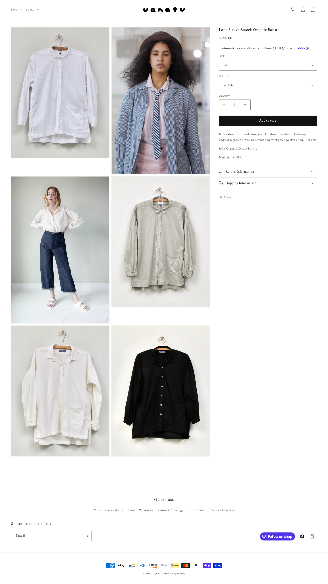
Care (97, 510)
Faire (131, 510)
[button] (15, 9)
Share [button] (228, 197)
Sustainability (114, 510)
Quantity (224, 96)
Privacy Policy (197, 510)
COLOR (223, 76)
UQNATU (157, 573)
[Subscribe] (86, 536)
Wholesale (146, 510)
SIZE (222, 56)
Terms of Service (222, 510)
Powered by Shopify (174, 573)
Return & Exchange (170, 510)
